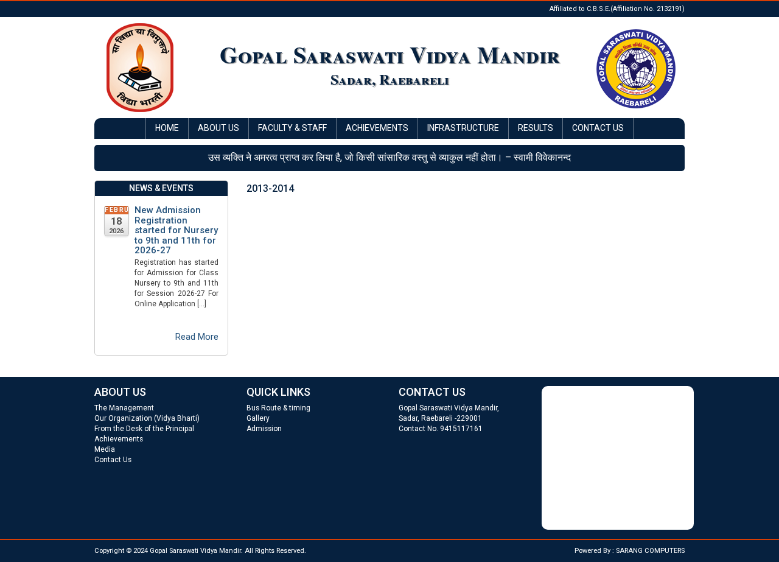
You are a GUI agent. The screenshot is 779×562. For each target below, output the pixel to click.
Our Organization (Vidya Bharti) (147, 418)
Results (535, 128)
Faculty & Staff (292, 128)
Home (167, 128)
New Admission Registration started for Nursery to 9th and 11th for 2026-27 (176, 230)
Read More (196, 336)
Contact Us (598, 128)
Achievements (377, 128)
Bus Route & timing (278, 408)
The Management (124, 408)
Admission (264, 428)
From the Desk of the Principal (144, 428)
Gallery (258, 418)
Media (104, 449)
